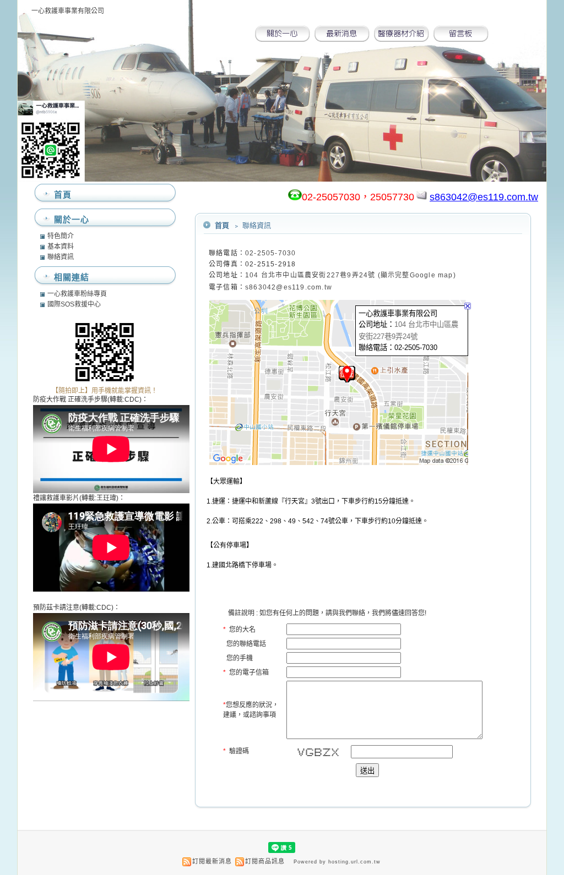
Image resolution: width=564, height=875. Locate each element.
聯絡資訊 (60, 257)
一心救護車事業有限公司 (67, 11)
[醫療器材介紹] (401, 38)
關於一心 (71, 219)
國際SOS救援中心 (74, 304)
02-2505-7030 (270, 253)
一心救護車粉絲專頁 (77, 294)
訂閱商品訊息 (265, 861)
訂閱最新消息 (212, 861)
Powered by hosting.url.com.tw (337, 862)
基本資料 (60, 246)
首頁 (222, 225)
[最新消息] (342, 38)
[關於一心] (282, 38)
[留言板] (461, 38)
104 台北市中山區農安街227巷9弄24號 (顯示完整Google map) (350, 275)
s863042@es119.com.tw (288, 287)
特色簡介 (60, 236)
